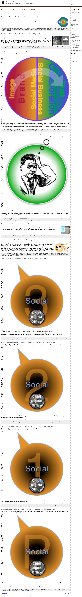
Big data (18, 28)
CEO (25, 28)
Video (67, 254)
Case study (20, 235)
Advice (16, 46)
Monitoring (65, 338)
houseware (12, 254)
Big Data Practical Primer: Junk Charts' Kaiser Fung (16, 224)
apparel (10, 253)
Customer (40, 28)
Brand (21, 28)
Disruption (47, 46)
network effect (50, 589)
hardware (3, 254)
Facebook (25, 235)
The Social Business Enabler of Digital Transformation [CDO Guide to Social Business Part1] (27, 426)
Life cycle (45, 338)
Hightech (7, 220)
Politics (74, 43)
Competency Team (41, 129)
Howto (59, 28)
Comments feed (74, 60)
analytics (19, 46)
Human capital (62, 28)
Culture (45, 129)
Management (7, 29)
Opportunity (59, 589)
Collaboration (35, 129)
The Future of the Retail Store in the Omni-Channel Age (17, 240)
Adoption (11, 28)
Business (20, 253)
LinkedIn (78, 38)
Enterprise (47, 28)
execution (33, 338)
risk (11, 339)
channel (32, 46)
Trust (47, 29)
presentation (30, 47)
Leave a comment (8, 30)
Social (52, 254)
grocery (65, 253)
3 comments (7, 236)
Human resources (12, 220)
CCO (28, 129)
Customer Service (54, 219)
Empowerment (59, 46)
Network (29, 254)
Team (27, 339)
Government (3, 220)
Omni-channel (14, 29)
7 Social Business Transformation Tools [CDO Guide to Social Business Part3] (23, 258)
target (50, 235)
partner (26, 47)
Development (74, 23)
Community (37, 218)
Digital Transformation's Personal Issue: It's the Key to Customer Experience (23, 134)
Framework (41, 338)
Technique (23, 130)
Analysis (14, 28)
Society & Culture (31, 220)
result (10, 339)
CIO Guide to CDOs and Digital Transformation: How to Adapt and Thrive (22, 34)
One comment (55, 47)
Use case (63, 254)
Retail (41, 254)
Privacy (19, 219)
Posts (75, 1)
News (72, 43)
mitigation (61, 338)
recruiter (23, 29)
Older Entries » (67, 593)
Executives (62, 29)
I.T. (12, 47)
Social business (31, 29)
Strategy (33, 47)
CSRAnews (54, 29)
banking (17, 253)
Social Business (49, 47)
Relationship (27, 29)
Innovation (32, 235)
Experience (55, 28)
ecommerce (44, 28)
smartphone (48, 254)
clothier (34, 253)
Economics (54, 218)
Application (13, 253)
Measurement (54, 338)
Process (3, 339)
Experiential (60, 129)
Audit (16, 421)
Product (66, 589)
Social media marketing (38, 29)
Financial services (64, 219)
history (9, 254)
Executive (51, 28)
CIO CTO (34, 28)
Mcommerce (21, 254)
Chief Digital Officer (29, 28)
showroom (44, 254)
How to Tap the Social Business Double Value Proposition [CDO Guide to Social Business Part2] (28, 342)
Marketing (7, 130)
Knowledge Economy (37, 235)
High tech (6, 254)
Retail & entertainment (19, 220)
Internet (79, 36)
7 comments (37, 220)
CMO (37, 28)
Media (24, 254)
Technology (53, 235)
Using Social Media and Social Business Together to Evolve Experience (21, 51)
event (55, 253)
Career (26, 46)
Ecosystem (66, 421)
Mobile (11, 29)
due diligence (57, 421)
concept (37, 253)
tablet (57, 254)
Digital (44, 46)
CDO (23, 28)
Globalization (77, 31)
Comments (79, 1)
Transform (44, 29)
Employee (55, 46)
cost (38, 505)
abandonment (13, 46)
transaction (42, 506)
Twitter (60, 235)
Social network (46, 235)
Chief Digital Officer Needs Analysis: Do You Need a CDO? (18, 9)
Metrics (58, 338)
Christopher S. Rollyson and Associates (17, 1)
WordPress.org (74, 61)
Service (4, 590)
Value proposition (55, 422)
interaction (5, 506)
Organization (19, 29)
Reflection (77, 43)
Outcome (28, 422)
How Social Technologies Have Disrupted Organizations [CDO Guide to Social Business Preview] (29, 509)
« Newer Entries (4, 593)
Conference (74, 20)
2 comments (43, 130)
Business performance (23, 129)
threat (16, 590)
